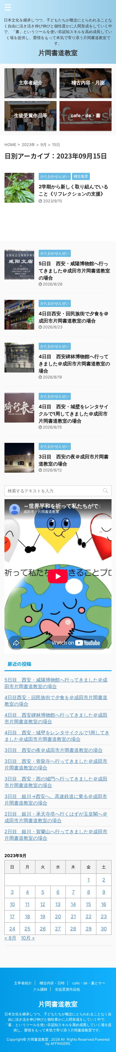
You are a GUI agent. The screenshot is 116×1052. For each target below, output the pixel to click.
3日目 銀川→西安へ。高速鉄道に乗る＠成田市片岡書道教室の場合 (55, 799)
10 (12, 904)
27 (58, 929)
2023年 (28, 144)
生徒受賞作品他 (67, 989)
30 (104, 929)
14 (73, 904)
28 (73, 929)
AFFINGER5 (60, 1043)
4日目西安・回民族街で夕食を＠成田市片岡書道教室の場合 (55, 700)
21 (73, 916)
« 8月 (10, 938)
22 (89, 916)
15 (88, 904)
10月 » (28, 938)
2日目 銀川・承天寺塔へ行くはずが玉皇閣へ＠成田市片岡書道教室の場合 (55, 817)
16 (103, 904)
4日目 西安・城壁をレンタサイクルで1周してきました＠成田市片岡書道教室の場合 (74, 414)
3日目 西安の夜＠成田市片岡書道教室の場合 (53, 750)
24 (12, 929)
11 (27, 904)
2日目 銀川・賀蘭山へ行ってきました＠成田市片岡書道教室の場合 (55, 834)
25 (27, 929)
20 (58, 916)
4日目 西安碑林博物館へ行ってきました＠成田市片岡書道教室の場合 (74, 363)
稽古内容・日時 (52, 983)
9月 (43, 144)
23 (104, 916)
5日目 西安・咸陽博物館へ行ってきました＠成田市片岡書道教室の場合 (74, 270)
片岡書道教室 (58, 53)
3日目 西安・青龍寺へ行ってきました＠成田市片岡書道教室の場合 (55, 764)
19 (42, 916)
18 (27, 916)
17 (12, 916)
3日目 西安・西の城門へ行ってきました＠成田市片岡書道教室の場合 (55, 782)
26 (43, 929)
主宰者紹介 (23, 983)
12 (42, 904)
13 (57, 904)
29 (89, 929)
